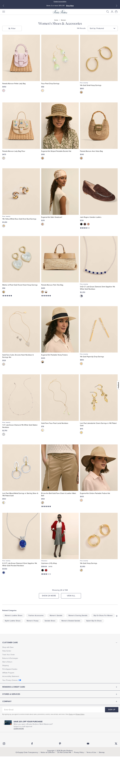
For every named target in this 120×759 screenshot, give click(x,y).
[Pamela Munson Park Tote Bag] (60, 259)
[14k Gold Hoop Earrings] (99, 536)
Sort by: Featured (97, 28)
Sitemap (102, 752)
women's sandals (56, 615)
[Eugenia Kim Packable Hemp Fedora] (60, 329)
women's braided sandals (70, 621)
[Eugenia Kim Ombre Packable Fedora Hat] (99, 467)
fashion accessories (36, 615)
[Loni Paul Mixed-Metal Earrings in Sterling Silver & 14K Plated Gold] (21, 467)
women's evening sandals (77, 615)
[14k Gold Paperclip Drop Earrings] (99, 329)
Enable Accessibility (60, 1)
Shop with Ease (7, 647)
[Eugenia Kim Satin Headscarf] (60, 191)
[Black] (81, 224)
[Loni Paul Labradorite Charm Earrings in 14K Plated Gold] (99, 397)
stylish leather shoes (13, 621)
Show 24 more (49, 596)
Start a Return (7, 662)
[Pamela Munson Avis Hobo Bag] (99, 125)
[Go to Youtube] (88, 743)
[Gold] (42, 90)
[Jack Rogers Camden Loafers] (99, 191)
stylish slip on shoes (94, 621)
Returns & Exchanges (10, 658)
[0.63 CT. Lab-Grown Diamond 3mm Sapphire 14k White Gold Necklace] (99, 259)
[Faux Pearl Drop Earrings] (60, 58)
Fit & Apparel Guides (9, 669)
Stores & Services (11, 694)
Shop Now (70, 6)
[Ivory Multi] (42, 224)
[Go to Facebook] (32, 743)
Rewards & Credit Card (13, 687)
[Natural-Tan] (42, 292)
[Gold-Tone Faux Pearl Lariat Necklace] (60, 397)
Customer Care (10, 642)
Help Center (6, 651)
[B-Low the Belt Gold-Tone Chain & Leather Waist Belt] (60, 467)
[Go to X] (116, 743)
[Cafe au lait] (88, 224)
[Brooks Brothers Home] (60, 11)
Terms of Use (91, 752)
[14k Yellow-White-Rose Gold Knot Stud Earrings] (21, 191)
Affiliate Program (8, 673)
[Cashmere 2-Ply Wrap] (60, 536)
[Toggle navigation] (3, 11)
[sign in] (112, 12)
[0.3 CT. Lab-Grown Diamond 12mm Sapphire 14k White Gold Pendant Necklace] (21, 536)
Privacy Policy (80, 714)
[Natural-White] (46, 292)
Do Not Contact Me (64, 752)
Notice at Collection (48, 752)
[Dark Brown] (85, 224)
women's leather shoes (13, 615)
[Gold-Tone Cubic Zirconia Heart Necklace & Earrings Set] (21, 329)
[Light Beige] (42, 502)
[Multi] (3, 226)
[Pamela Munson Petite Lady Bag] (21, 58)
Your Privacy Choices (10, 680)
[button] (108, 12)
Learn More (19, 729)
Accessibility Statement (10, 676)
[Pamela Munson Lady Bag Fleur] (21, 125)
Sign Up (111, 709)
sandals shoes (50, 621)
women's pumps (33, 621)
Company (6, 701)
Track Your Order (8, 655)
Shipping (5, 665)
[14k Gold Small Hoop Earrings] (99, 58)
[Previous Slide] (3, 6)
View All (71, 596)
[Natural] (3, 158)
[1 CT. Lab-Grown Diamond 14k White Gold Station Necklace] (21, 397)
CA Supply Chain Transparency (27, 752)
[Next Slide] (117, 6)
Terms (71, 714)
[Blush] (3, 90)
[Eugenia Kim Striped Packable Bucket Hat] (60, 125)
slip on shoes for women (103, 615)
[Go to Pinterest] (60, 743)
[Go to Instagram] (4, 743)
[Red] (46, 570)
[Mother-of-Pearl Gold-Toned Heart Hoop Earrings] (21, 259)
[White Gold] (81, 296)
